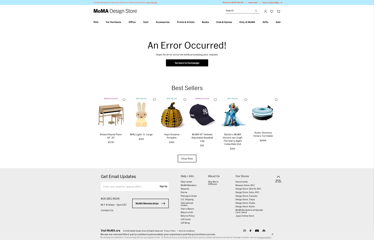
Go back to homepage (187, 62)
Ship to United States (271, 2)
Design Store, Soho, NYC (247, 192)
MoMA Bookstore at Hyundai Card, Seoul (249, 211)
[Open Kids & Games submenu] (233, 22)
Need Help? (253, 2)
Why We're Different (213, 182)
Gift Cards (186, 219)
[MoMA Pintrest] (263, 231)
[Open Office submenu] (137, 22)
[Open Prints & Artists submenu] (196, 22)
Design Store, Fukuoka (246, 196)
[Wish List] (271, 11)
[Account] (265, 11)
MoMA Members (188, 185)
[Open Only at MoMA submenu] (256, 22)
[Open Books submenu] (210, 22)
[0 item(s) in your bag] (278, 11)
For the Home (113, 22)
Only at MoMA (247, 22)
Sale (278, 22)
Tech (145, 22)
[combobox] (240, 11)
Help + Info (187, 176)
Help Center (186, 181)
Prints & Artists (185, 22)
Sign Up (163, 186)
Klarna (184, 192)
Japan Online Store (245, 216)
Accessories (162, 22)
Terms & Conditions (187, 231)
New (96, 22)
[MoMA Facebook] (250, 231)
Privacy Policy (170, 231)
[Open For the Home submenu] (122, 22)
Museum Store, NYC (245, 185)
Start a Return (187, 209)
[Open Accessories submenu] (171, 22)
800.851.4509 (110, 198)
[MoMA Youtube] (257, 231)
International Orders (187, 204)
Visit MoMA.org (110, 230)
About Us (214, 176)
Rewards (185, 188)
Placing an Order (189, 196)
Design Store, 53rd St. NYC (248, 188)
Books (205, 22)
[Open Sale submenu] (282, 22)
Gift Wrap (185, 223)
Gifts (265, 22)
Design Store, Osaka (245, 203)
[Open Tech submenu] (150, 22)
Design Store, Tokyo (245, 199)
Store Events (242, 181)
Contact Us (107, 210)
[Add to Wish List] (124, 99)
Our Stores (242, 176)
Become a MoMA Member (233, 2)
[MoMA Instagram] (244, 231)
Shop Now (187, 158)
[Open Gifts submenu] (269, 22)
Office (132, 22)
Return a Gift (187, 212)
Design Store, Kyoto (245, 206)
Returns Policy (188, 216)
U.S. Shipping (187, 199)
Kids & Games (224, 22)
